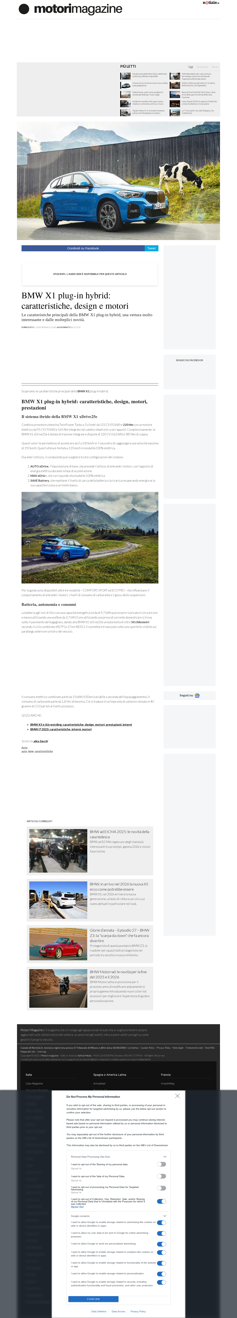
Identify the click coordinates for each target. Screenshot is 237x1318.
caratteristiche (44, 751)
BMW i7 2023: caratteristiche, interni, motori (61, 729)
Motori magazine (50, 1055)
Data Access (118, 1311)
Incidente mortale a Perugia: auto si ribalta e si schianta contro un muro (147, 102)
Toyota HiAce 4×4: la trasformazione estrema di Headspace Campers (148, 111)
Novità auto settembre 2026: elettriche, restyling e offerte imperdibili (149, 75)
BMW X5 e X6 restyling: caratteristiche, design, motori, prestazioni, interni (81, 724)
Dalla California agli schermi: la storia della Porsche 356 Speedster (198, 84)
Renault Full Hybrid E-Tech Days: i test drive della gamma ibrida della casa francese (198, 95)
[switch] (161, 1164)
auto (24, 751)
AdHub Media (84, 1055)
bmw (31, 751)
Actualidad (99, 1083)
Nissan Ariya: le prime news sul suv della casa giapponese (150, 84)
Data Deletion (98, 1311)
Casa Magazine (34, 1083)
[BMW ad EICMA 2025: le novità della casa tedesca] (59, 851)
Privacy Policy (138, 1311)
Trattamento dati (194, 1047)
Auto (25, 747)
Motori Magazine (31, 1030)
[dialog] (118, 1204)
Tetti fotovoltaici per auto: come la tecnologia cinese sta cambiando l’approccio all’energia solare (196, 76)
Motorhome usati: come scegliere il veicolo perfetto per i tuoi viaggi (147, 93)
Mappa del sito (27, 1051)
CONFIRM (93, 1299)
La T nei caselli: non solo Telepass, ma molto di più (198, 111)
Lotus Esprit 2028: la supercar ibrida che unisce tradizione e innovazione (199, 102)
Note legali (178, 1047)
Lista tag (41, 1051)
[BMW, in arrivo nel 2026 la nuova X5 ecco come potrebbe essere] (59, 900)
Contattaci (133, 1047)
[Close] (178, 1097)
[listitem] (118, 1156)
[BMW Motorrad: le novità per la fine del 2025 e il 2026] (59, 988)
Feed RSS (209, 1047)
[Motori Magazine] (70, 9)
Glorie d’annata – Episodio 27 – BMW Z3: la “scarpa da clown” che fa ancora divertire (119, 935)
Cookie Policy (148, 1047)
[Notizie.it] (211, 3)
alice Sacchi (40, 741)
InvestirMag (167, 1083)
